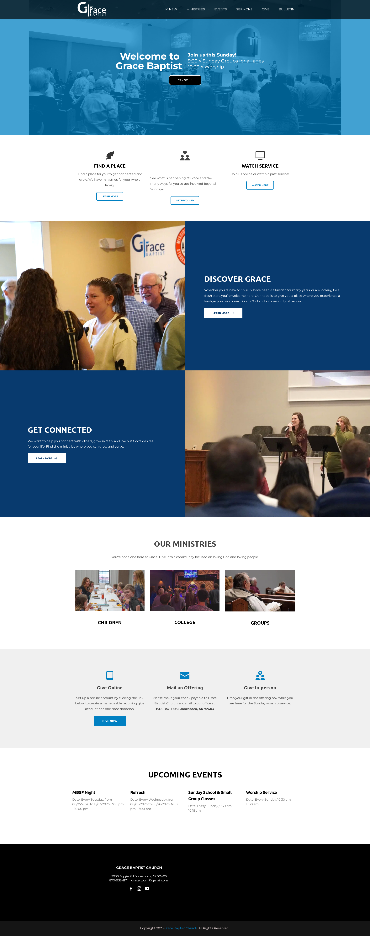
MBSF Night (83, 792)
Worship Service (261, 792)
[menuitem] (170, 9)
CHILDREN (110, 622)
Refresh (137, 792)
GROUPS (260, 623)
